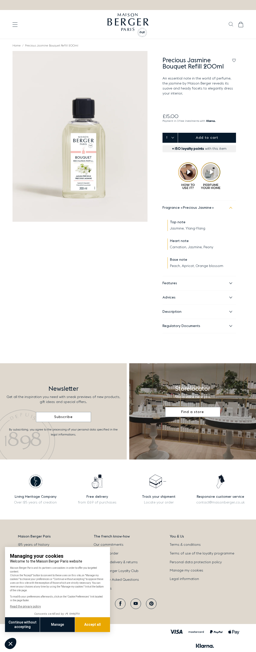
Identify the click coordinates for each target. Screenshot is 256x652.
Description (172, 312)
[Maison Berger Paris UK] (128, 24)
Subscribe (63, 417)
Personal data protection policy (196, 562)
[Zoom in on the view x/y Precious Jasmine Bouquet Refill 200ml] (80, 136)
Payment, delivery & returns (116, 562)
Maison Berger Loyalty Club (116, 571)
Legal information (184, 579)
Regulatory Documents (181, 326)
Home (16, 45)
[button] (231, 25)
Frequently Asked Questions (116, 580)
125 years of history (33, 544)
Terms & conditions (185, 544)
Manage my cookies (186, 570)
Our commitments (109, 544)
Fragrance (187, 208)
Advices (169, 297)
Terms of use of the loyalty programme (202, 553)
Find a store (192, 412)
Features (169, 283)
